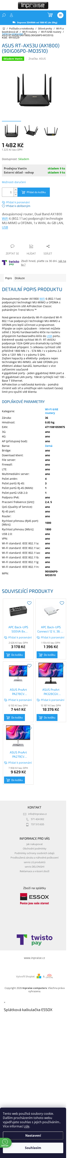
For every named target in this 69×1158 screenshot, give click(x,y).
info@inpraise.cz (37, 814)
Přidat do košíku (36, 192)
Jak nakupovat (34, 844)
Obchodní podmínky (34, 848)
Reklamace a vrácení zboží (34, 871)
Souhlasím (33, 1148)
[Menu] (60, 15)
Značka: (37, 58)
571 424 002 (37, 819)
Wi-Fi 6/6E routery (51, 411)
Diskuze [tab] (20, 278)
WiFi (5, 218)
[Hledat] (4, 15)
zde (26, 1126)
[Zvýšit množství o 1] (15, 190)
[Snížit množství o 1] (15, 194)
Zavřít (22, 239)
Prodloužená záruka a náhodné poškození (34, 857)
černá (48, 446)
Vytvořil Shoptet (25, 976)
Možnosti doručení (14, 182)
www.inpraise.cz (34, 958)
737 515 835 (37, 824)
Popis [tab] (8, 278)
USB (5, 227)
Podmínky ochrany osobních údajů (34, 853)
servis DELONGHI (34, 866)
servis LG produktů (34, 862)
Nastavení (33, 1135)
